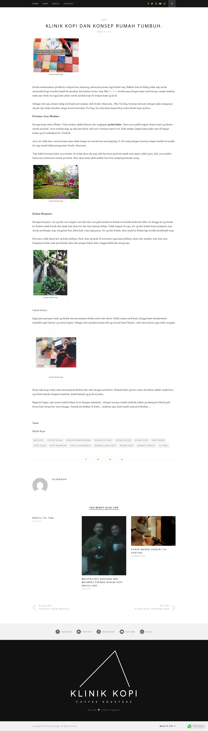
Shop (45, 3)
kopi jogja (40, 445)
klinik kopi (141, 440)
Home (35, 3)
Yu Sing (113, 91)
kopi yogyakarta (81, 445)
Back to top (167, 726)
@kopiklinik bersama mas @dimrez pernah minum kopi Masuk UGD (102, 582)
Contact (69, 3)
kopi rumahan (58, 445)
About (56, 3)
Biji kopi (39, 440)
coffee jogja (55, 440)
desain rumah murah (78, 440)
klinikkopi (59, 479)
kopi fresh (158, 440)
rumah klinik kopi (105, 445)
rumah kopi (127, 445)
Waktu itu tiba (43, 517)
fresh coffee (123, 440)
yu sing (163, 445)
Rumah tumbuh (146, 445)
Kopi (104, 20)
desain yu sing (103, 440)
